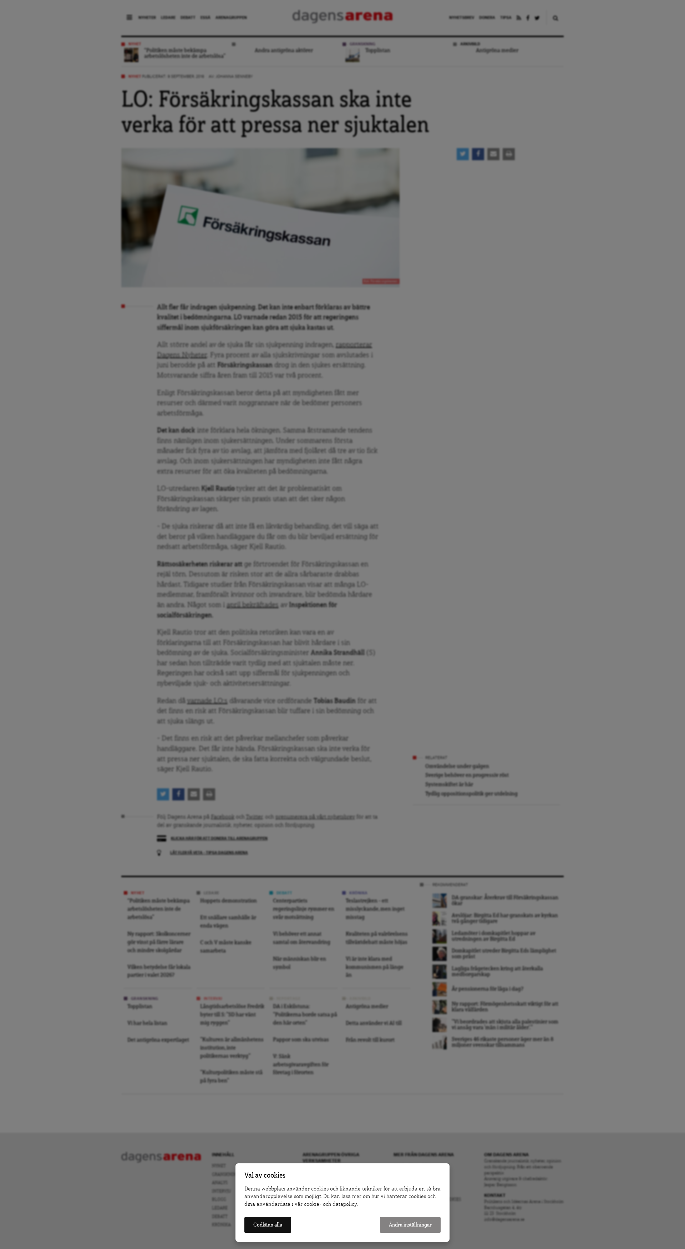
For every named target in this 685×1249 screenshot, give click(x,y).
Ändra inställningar (410, 1225)
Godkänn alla (267, 1225)
